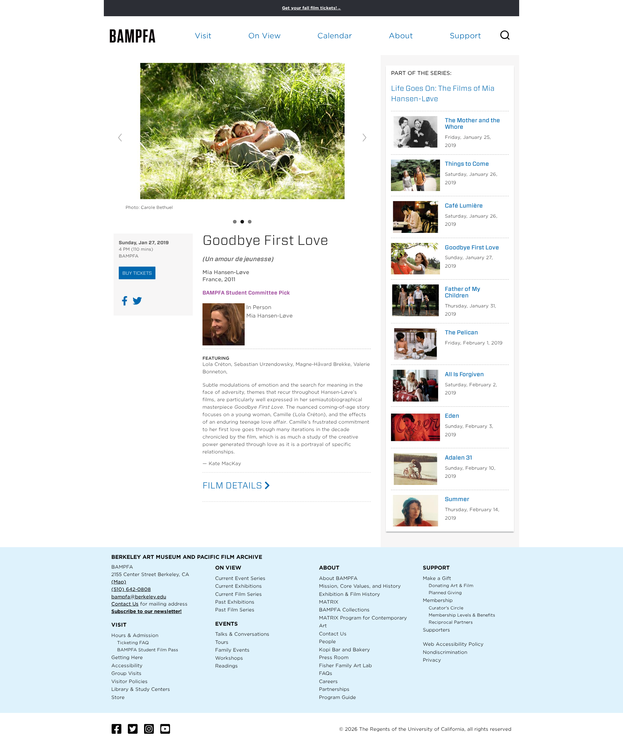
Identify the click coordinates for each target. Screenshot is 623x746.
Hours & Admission (134, 635)
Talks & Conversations (242, 634)
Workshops (229, 658)
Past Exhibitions (234, 602)
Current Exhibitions (238, 586)
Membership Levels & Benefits (462, 615)
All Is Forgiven (464, 374)
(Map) (118, 581)
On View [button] (264, 35)
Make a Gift (437, 578)
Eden (452, 416)
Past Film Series (234, 609)
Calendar (334, 35)
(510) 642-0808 (131, 589)
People (327, 641)
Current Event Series (240, 578)
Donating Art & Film (451, 585)
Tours (221, 642)
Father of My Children (462, 292)
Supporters (436, 629)
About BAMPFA (338, 578)
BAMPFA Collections (344, 609)
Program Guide (337, 697)
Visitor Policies (129, 681)
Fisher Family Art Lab (345, 665)
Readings (226, 665)
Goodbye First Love (472, 247)
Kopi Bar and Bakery (344, 649)
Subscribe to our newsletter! (146, 611)
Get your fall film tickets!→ (311, 8)
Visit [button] (203, 35)
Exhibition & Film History (349, 594)
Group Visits (126, 673)
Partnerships (334, 689)
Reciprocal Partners (451, 622)
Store (118, 697)
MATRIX (328, 602)
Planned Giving (445, 592)
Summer (457, 499)
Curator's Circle (446, 608)
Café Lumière (464, 205)
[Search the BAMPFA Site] (509, 36)
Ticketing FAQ (133, 642)
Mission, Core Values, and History (360, 586)
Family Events (232, 650)
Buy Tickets (137, 273)
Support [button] (465, 35)
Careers (328, 681)
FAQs (325, 673)
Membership (438, 600)
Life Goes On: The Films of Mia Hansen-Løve (443, 93)
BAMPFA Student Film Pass (147, 649)
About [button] (401, 35)
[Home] (138, 36)
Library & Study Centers (140, 689)
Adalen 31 (458, 457)
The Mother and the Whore (472, 123)
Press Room (333, 657)
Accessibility (126, 665)
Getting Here (127, 657)
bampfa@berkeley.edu (138, 596)
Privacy (432, 660)
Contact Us (125, 604)
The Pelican (461, 332)
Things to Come (467, 164)
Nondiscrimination (445, 652)
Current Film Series (238, 594)
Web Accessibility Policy (453, 644)
